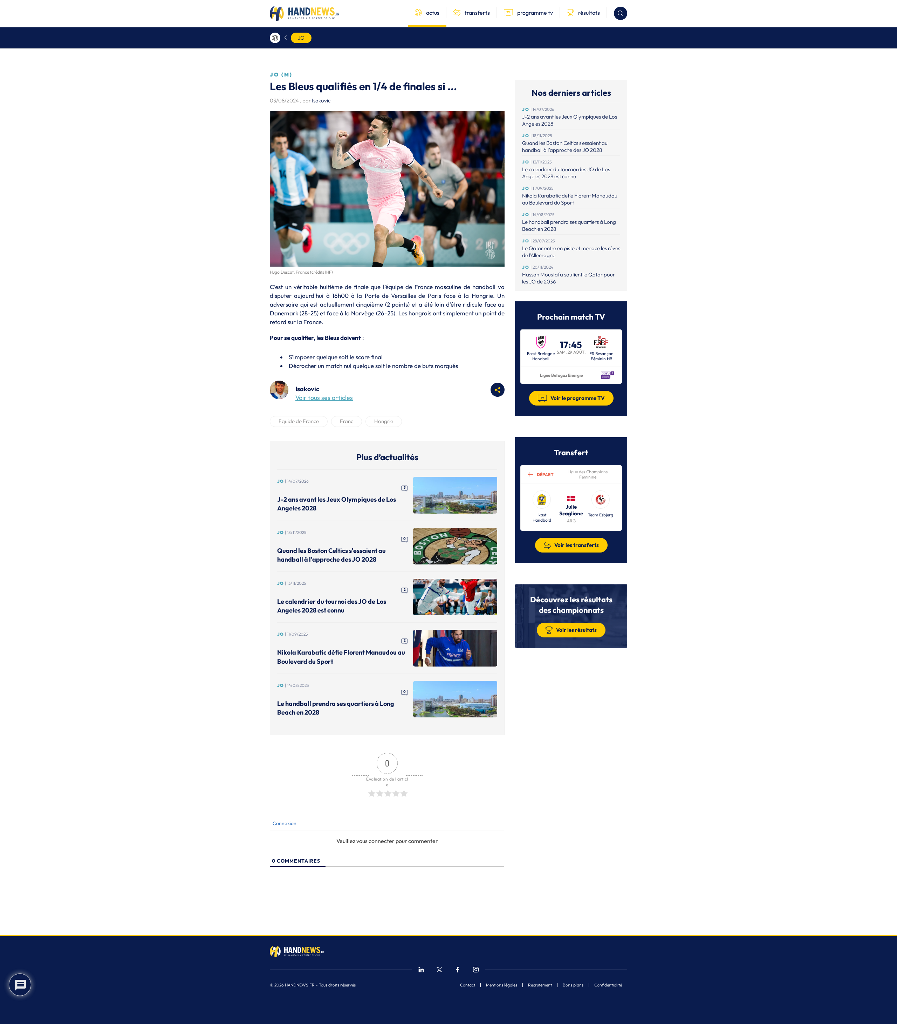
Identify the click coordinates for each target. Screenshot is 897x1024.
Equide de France (299, 421)
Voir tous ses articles (324, 398)
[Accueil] (275, 38)
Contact (467, 985)
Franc (346, 421)
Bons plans (573, 985)
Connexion (284, 823)
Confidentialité (608, 985)
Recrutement (540, 985)
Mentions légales (501, 985)
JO (301, 37)
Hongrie (383, 421)
